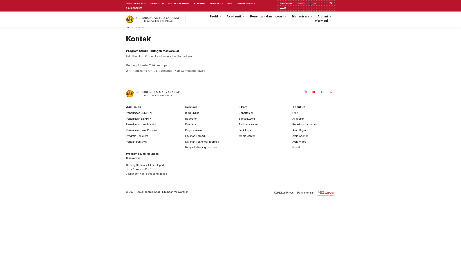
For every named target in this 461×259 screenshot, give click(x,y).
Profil (295, 112)
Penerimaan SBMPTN (138, 118)
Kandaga (190, 124)
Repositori (191, 118)
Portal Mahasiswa (178, 4)
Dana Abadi (216, 4)
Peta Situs (286, 4)
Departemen (246, 112)
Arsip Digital (299, 130)
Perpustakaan (193, 130)
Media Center (247, 135)
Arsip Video (299, 141)
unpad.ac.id (157, 4)
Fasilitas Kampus (248, 124)
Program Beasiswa (137, 135)
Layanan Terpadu (195, 135)
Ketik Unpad (246, 130)
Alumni (322, 16)
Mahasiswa (300, 16)
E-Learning (200, 4)
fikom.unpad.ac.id (136, 4)
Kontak (301, 4)
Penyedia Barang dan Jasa (201, 147)
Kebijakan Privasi (284, 192)
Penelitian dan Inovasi (305, 124)
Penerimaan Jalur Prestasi (141, 130)
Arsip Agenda (300, 135)
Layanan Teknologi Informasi (202, 141)
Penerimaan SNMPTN (139, 112)
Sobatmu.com (247, 118)
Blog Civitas (192, 112)
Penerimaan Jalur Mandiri (141, 124)
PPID (229, 4)
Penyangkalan (305, 192)
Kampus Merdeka (246, 4)
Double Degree (134, 8)
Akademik (298, 118)
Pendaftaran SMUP (137, 141)
